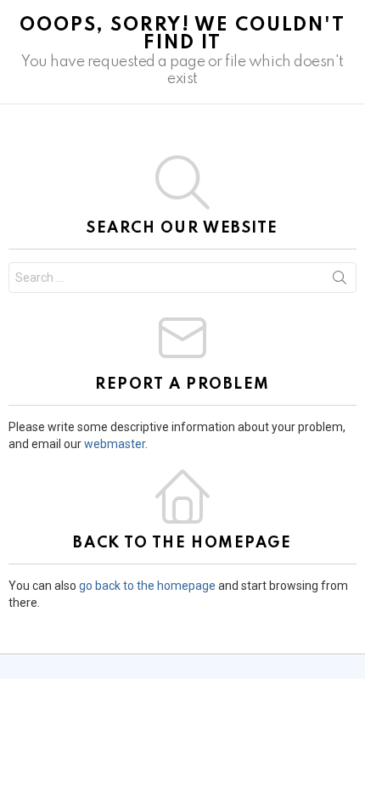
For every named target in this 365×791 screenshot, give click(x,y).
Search (340, 281)
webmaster (114, 444)
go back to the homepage (147, 585)
